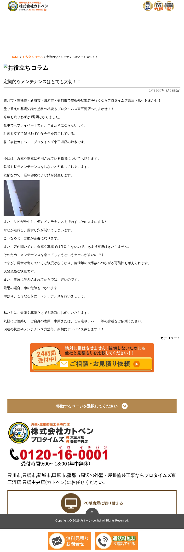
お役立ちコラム (33, 57)
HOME (15, 57)
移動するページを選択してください (88, 406)
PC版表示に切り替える (103, 503)
